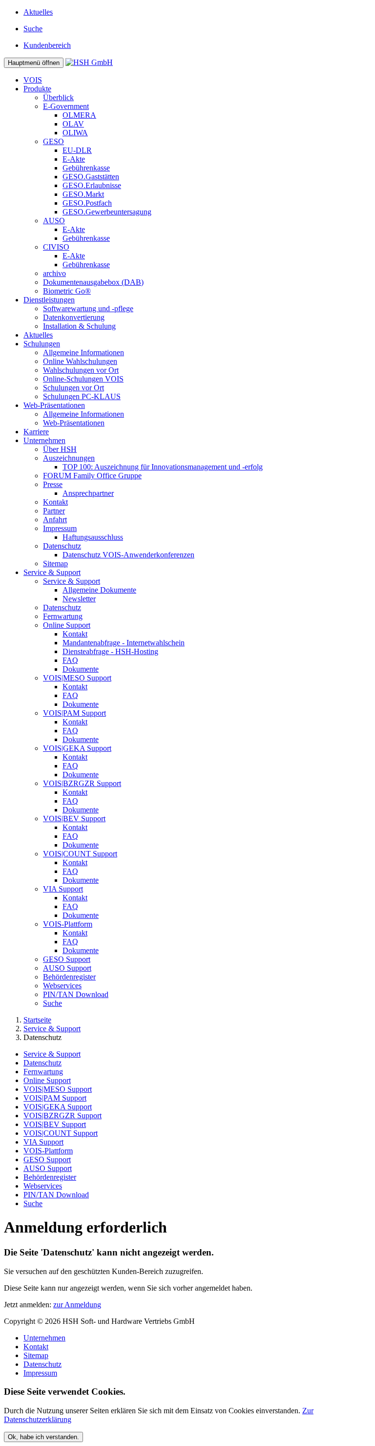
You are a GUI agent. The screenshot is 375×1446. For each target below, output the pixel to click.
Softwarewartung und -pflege (88, 308)
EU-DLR (77, 150)
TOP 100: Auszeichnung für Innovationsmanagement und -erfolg (162, 467)
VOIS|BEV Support (74, 818)
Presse (52, 484)
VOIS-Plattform (67, 924)
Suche (52, 1003)
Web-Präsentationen (54, 405)
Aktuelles (38, 12)
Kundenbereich (47, 45)
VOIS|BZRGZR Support (82, 783)
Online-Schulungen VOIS (83, 379)
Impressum (60, 528)
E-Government (66, 106)
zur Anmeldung (77, 1304)
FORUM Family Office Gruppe (92, 475)
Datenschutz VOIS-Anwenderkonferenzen (128, 555)
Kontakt (55, 502)
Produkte (37, 89)
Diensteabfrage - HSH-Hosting (110, 651)
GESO (53, 141)
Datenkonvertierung (73, 317)
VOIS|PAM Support (74, 713)
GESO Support (66, 959)
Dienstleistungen (49, 300)
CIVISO (56, 247)
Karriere (36, 431)
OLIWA (75, 132)
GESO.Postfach (87, 203)
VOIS (32, 80)
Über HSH (60, 449)
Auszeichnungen (69, 458)
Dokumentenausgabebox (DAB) (93, 282)
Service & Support (52, 572)
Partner (54, 511)
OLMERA (79, 115)
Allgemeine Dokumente (99, 590)
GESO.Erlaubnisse (91, 185)
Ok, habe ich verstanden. (43, 1437)
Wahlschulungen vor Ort (81, 370)
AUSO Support (67, 968)
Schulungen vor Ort (73, 387)
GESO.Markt (83, 194)
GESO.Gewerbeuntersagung (106, 212)
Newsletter (79, 599)
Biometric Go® (67, 291)
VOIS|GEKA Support (77, 748)
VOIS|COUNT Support (80, 854)
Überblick (58, 97)
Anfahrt (55, 519)
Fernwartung (63, 616)
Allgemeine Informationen (83, 352)
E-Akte (73, 159)
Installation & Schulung (79, 326)
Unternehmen (44, 440)
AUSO (54, 220)
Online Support (66, 625)
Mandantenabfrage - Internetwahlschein (123, 642)
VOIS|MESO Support (77, 678)
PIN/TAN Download (75, 994)
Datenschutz (62, 546)
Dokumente (80, 669)
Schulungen (41, 344)
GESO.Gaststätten (90, 176)
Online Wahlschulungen (80, 361)
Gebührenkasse (86, 168)
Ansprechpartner (88, 493)
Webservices (62, 985)
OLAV (73, 124)
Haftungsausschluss (92, 537)
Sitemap (55, 563)
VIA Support (63, 889)
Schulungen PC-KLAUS (82, 396)
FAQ (70, 660)
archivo (54, 273)
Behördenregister (69, 977)
